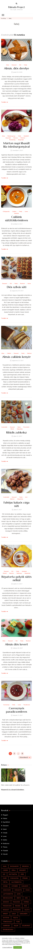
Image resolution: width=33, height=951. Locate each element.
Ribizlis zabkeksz (16, 432)
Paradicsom (27, 704)
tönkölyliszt (7, 922)
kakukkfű (25, 886)
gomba (5, 886)
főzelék (25, 878)
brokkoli (25, 866)
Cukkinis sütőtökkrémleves (16, 218)
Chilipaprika (6, 211)
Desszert (14, 65)
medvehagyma (8, 898)
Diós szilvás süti (16, 287)
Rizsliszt (23, 138)
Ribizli (12, 429)
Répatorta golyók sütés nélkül (16, 578)
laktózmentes (8, 894)
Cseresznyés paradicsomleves (16, 710)
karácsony (7, 890)
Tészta (5, 847)
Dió (20, 65)
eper (22, 874)
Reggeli (5, 815)
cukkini (5, 870)
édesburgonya (8, 929)
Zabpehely (20, 429)
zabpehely (6, 926)
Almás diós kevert (16, 644)
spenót (5, 914)
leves (19, 894)
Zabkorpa (19, 573)
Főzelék (5, 851)
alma (4, 866)
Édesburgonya (11, 136)
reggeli (17, 906)
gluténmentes (16, 882)
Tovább (3, 102)
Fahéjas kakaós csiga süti (16, 504)
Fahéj (25, 65)
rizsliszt (6, 910)
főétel (5, 882)
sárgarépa (24, 914)
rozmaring (17, 910)
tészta (15, 918)
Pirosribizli (26, 427)
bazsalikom (14, 866)
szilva (14, 914)
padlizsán (16, 902)
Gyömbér (24, 571)
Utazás (5, 833)
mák (26, 898)
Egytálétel (6, 822)
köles (28, 890)
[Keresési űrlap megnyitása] (16, 3)
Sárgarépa (21, 139)
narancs (6, 902)
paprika (26, 902)
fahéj (5, 878)
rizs (25, 906)
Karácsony (6, 843)
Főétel (5, 818)
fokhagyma (14, 878)
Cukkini (14, 211)
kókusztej (18, 890)
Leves (26, 211)
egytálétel (13, 874)
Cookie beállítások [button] (7, 947)
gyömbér (15, 886)
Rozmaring (12, 139)
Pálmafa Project (16, 7)
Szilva (29, 283)
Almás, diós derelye (16, 68)
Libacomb (8, 138)
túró (26, 497)
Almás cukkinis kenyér (16, 357)
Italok (5, 829)
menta (19, 898)
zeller (16, 926)
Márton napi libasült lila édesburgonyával (16, 145)
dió (4, 874)
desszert (22, 870)
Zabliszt (29, 353)
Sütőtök (16, 213)
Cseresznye (6, 704)
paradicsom (7, 906)
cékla (14, 870)
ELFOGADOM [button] (17, 947)
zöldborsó (26, 926)
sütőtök (6, 918)
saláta (27, 910)
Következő (24, 757)
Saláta (5, 840)
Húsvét (5, 573)
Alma (7, 65)
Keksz (19, 427)
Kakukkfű (26, 136)
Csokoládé (4, 427)
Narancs (15, 138)
